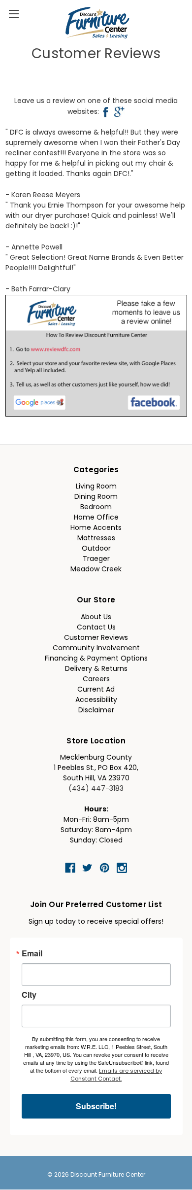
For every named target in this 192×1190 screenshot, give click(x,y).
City (29, 995)
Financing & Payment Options (96, 659)
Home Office (96, 518)
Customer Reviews (96, 638)
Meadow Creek (96, 569)
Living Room (96, 486)
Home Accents (96, 528)
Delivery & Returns (96, 669)
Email (32, 953)
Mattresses (96, 538)
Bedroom (96, 507)
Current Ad (96, 690)
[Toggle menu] (13, 13)
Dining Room (96, 497)
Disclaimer (96, 710)
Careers (96, 679)
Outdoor (96, 549)
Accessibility (96, 700)
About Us (96, 617)
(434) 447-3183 (96, 789)
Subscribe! (96, 1106)
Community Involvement (96, 648)
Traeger (96, 559)
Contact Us (96, 627)
